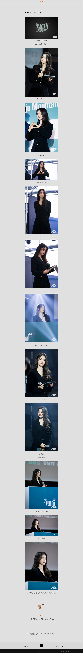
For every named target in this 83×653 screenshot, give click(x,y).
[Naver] (63, 651)
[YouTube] (61, 651)
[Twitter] (68, 651)
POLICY (15, 651)
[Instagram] (66, 651)
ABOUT (18, 651)
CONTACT (22, 651)
